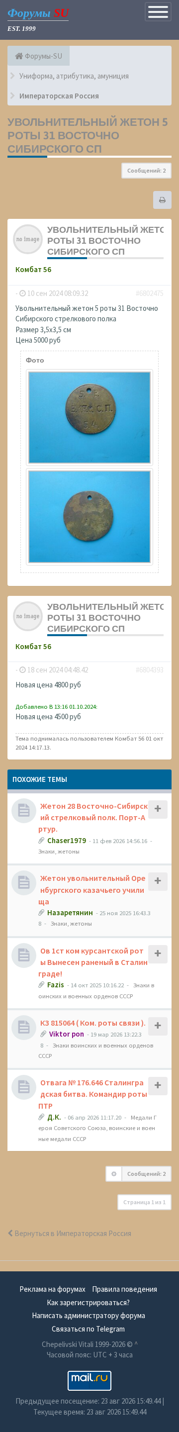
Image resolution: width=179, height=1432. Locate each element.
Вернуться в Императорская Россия (72, 1233)
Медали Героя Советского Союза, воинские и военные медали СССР (97, 1128)
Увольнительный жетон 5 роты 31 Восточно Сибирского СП (87, 135)
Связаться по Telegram (88, 1329)
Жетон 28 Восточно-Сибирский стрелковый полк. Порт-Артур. (93, 817)
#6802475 (150, 293)
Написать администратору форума (88, 1315)
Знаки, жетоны (59, 851)
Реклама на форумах (52, 1289)
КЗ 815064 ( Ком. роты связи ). (93, 1023)
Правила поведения (124, 1289)
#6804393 (150, 669)
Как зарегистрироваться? (88, 1302)
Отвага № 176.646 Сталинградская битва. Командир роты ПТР (92, 1093)
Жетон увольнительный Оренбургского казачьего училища (92, 889)
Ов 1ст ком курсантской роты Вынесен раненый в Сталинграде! (93, 962)
